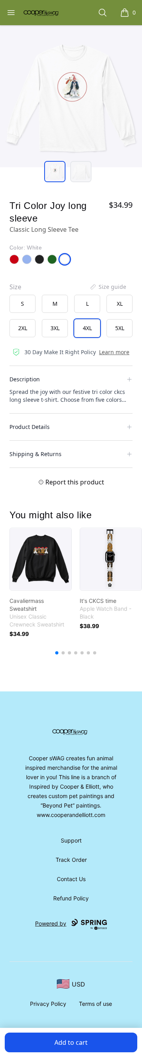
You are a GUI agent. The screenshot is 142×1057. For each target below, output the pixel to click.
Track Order (71, 859)
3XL (55, 328)
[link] (40, 559)
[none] (107, 287)
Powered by (50, 923)
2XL (22, 328)
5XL (119, 328)
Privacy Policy (48, 1003)
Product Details (29, 427)
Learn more (114, 352)
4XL (87, 328)
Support (71, 840)
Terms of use (95, 1003)
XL (120, 303)
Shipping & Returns (35, 454)
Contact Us (71, 879)
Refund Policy (71, 898)
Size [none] (15, 287)
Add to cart (71, 1042)
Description (24, 379)
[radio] (22, 304)
